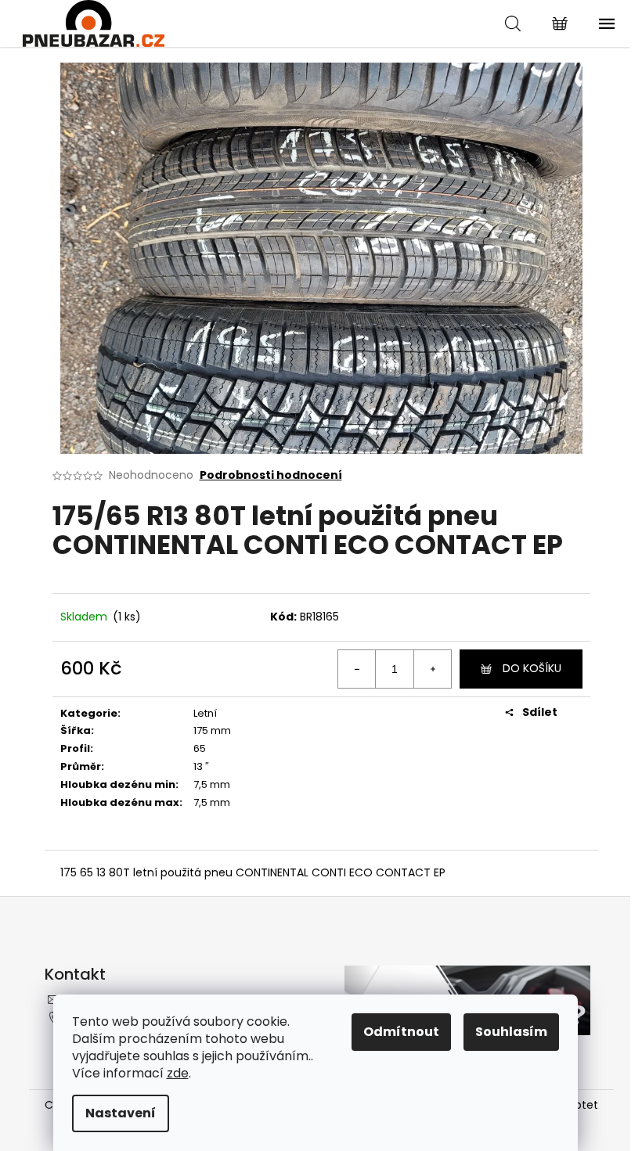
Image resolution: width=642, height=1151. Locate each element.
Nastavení (120, 1113)
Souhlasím (511, 1032)
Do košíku (532, 668)
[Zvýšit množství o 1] (432, 669)
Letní (205, 713)
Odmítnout (401, 1032)
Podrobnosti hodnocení (271, 475)
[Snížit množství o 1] (357, 669)
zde (178, 1073)
